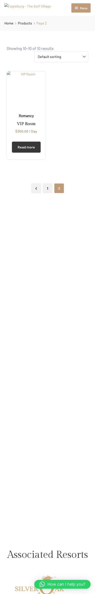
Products (25, 23)
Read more (26, 147)
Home (8, 23)
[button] (62, 584)
